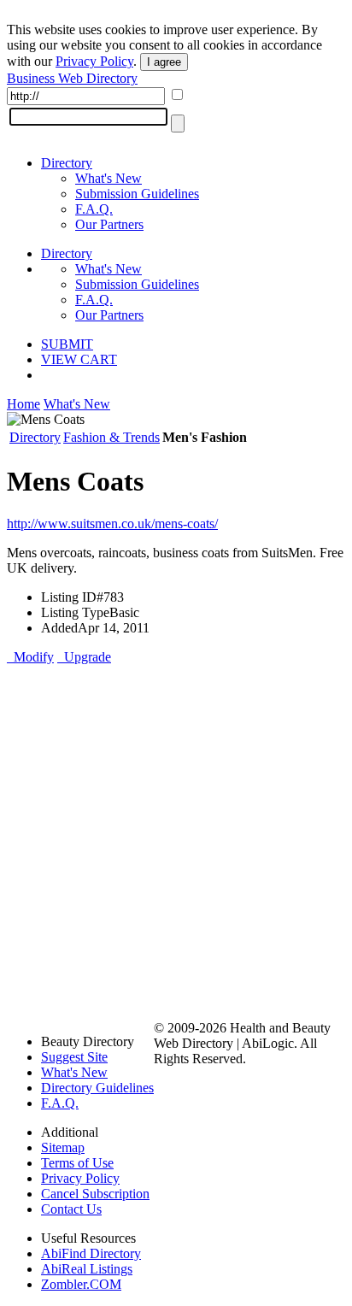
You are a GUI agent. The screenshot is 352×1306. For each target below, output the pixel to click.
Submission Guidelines (137, 193)
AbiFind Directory (91, 1253)
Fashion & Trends (111, 437)
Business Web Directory (72, 78)
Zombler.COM (81, 1284)
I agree (164, 62)
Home (23, 404)
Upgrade (84, 657)
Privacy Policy (94, 61)
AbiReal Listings (86, 1269)
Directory (66, 163)
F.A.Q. (94, 209)
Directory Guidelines (97, 1087)
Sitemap (63, 1147)
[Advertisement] (176, 841)
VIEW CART (79, 359)
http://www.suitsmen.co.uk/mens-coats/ (112, 523)
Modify (30, 657)
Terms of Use (77, 1163)
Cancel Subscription (95, 1193)
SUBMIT (67, 344)
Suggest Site (74, 1057)
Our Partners (109, 224)
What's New (108, 178)
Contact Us (71, 1209)
